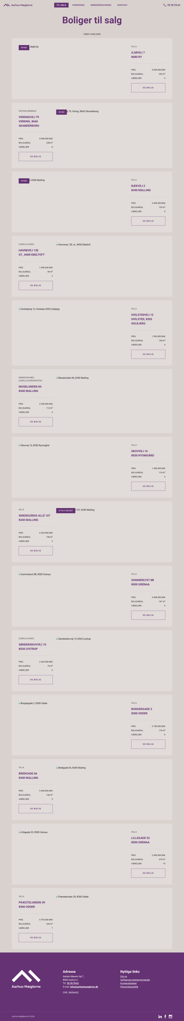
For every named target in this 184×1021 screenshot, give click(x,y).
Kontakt (122, 5)
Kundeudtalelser (128, 983)
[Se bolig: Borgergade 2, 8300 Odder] (73, 703)
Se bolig (148, 87)
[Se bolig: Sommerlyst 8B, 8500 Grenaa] (73, 574)
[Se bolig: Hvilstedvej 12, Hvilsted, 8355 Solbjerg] (73, 309)
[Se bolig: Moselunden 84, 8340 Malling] (110, 378)
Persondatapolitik (129, 986)
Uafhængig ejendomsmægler (135, 980)
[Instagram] (170, 1016)
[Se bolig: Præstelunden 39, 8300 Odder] (110, 897)
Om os (123, 976)
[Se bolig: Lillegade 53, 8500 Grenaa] (73, 832)
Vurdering (78, 5)
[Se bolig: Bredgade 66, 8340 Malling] (110, 768)
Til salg (61, 5)
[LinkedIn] (160, 1016)
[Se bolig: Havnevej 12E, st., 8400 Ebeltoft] (110, 244)
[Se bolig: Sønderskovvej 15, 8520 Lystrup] (110, 639)
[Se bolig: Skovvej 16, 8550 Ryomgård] (73, 445)
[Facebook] (165, 1016)
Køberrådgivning (101, 5)
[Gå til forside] (18, 5)
